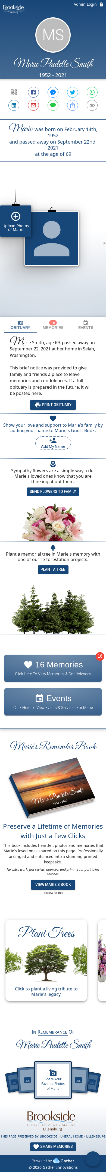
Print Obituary (56, 405)
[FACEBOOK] (33, 92)
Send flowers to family (53, 491)
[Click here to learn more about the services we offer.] (52, 1120)
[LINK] (92, 105)
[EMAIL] (33, 105)
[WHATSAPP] (92, 92)
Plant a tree (52, 569)
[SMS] (53, 105)
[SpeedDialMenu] (93, 1159)
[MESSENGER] (53, 92)
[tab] (20, 325)
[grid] (53, 248)
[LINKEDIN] (13, 105)
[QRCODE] (13, 92)
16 (100, 656)
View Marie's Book (53, 884)
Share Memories (56, 1146)
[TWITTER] (72, 92)
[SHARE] (72, 105)
